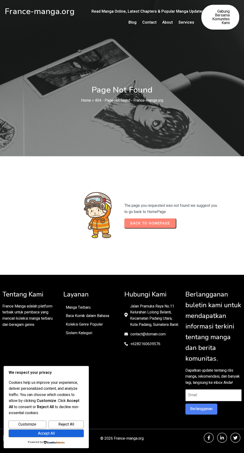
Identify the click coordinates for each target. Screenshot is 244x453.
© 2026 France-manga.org (122, 438)
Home (86, 100)
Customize (27, 424)
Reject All (66, 424)
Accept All (46, 433)
